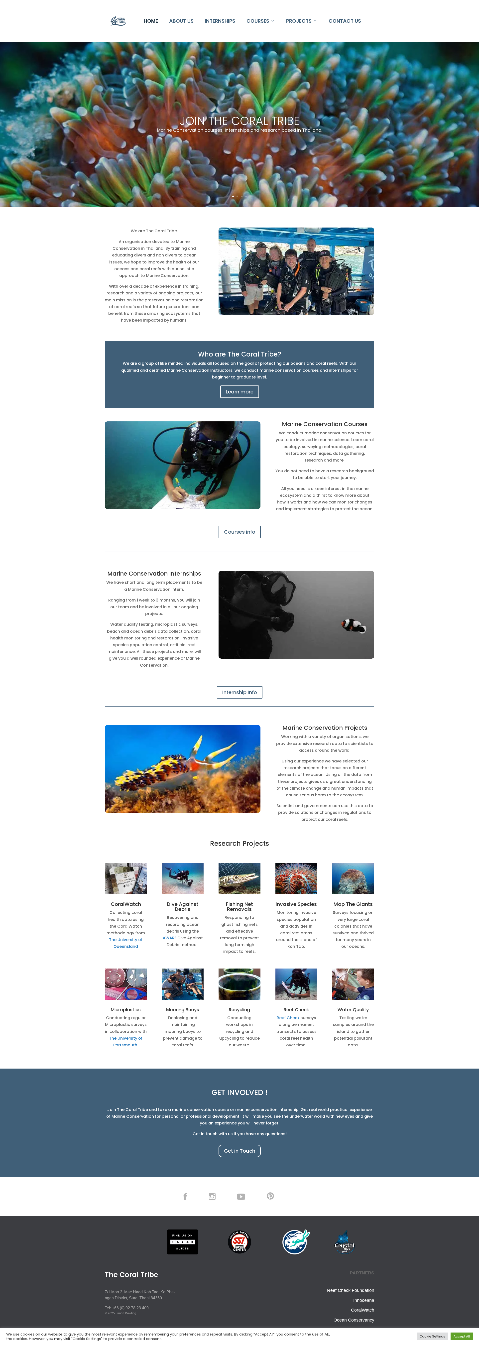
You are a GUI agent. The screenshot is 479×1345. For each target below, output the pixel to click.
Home (151, 21)
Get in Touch (239, 1150)
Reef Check (288, 1018)
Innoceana (363, 1300)
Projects (299, 21)
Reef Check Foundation (350, 1290)
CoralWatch (362, 1310)
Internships (220, 21)
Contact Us (345, 21)
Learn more (239, 391)
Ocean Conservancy (354, 1320)
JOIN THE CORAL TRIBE (240, 121)
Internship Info (239, 692)
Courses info (239, 531)
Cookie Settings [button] (432, 1336)
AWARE (170, 938)
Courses (257, 21)
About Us (181, 21)
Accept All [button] (462, 1336)
